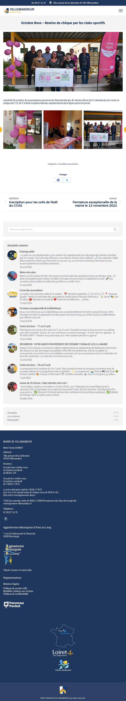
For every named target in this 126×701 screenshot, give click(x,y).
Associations (72, 164)
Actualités (62, 164)
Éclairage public (27, 251)
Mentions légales (11, 583)
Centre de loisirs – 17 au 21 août (35, 326)
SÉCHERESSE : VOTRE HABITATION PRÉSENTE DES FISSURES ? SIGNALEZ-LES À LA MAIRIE (63, 344)
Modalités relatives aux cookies (18, 591)
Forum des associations (31, 290)
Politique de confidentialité (15, 593)
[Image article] (12, 255)
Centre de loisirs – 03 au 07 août (35, 365)
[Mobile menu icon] (121, 11)
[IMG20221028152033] (62, 129)
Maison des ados (28, 272)
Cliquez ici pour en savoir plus (17, 570)
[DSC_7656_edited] (103, 129)
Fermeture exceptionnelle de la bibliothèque (40, 308)
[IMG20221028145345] (22, 129)
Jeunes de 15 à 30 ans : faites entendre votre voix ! (43, 383)
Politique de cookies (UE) (15, 588)
